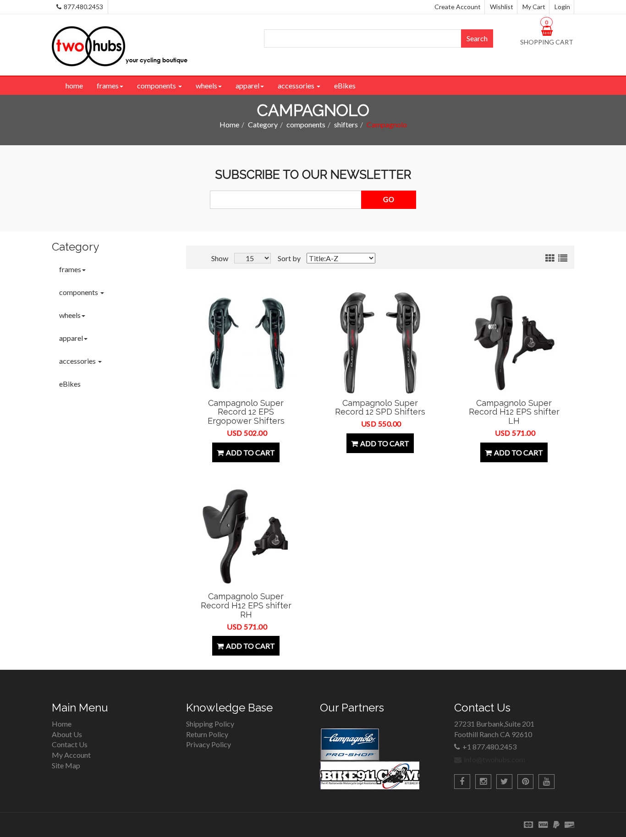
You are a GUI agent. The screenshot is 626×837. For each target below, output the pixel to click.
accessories (297, 85)
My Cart (533, 7)
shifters (346, 124)
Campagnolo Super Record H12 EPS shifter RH (246, 605)
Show (219, 258)
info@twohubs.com (494, 759)
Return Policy (207, 734)
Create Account (457, 7)
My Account (71, 754)
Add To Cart (250, 452)
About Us (67, 734)
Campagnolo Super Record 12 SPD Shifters (380, 407)
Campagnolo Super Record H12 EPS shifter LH (514, 412)
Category (263, 124)
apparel (247, 85)
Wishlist (501, 7)
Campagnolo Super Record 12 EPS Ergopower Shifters (246, 412)
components (157, 85)
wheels (206, 85)
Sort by (289, 258)
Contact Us (70, 744)
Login (562, 7)
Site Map (66, 765)
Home (229, 124)
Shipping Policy (210, 723)
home (74, 85)
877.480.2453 (83, 7)
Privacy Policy (208, 744)
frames (108, 85)
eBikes (345, 85)
